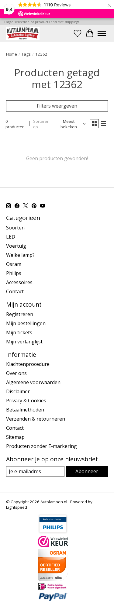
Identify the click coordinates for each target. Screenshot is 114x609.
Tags (26, 54)
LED (10, 236)
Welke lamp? (20, 255)
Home (11, 54)
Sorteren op (41, 124)
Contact (15, 291)
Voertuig (16, 246)
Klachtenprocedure (28, 364)
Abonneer (86, 471)
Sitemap (15, 437)
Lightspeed (16, 507)
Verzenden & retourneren (35, 418)
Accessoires (19, 282)
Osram (13, 264)
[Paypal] (53, 599)
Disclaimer (18, 391)
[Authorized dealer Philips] (53, 532)
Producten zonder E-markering (41, 446)
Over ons (16, 373)
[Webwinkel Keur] (53, 545)
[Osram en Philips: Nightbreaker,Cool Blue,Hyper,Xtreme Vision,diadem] (23, 33)
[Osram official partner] (53, 579)
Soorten (15, 227)
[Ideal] (53, 588)
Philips (13, 273)
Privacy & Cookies (26, 400)
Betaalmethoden (25, 409)
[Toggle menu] (102, 33)
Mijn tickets (19, 332)
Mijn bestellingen (26, 323)
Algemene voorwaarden (33, 382)
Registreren (19, 314)
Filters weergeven (57, 105)
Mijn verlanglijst (24, 341)
